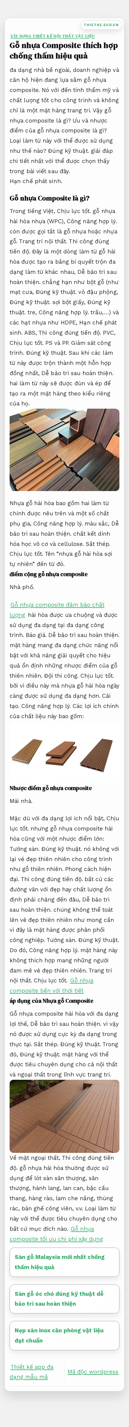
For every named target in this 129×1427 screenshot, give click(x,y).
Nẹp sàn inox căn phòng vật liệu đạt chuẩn (59, 1335)
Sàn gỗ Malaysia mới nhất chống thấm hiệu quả (60, 1262)
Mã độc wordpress (93, 1371)
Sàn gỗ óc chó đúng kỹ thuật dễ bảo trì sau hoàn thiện (59, 1298)
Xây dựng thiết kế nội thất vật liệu (52, 36)
